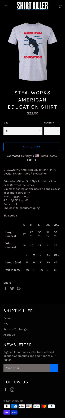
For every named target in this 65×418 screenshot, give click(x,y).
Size (5, 123)
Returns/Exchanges (15, 329)
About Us (9, 334)
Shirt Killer (17, 400)
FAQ (5, 323)
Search (7, 318)
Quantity (49, 123)
